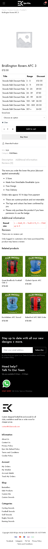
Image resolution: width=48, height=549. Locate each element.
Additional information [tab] (26, 159)
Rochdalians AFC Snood (11, 317)
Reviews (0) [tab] (7, 163)
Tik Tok (27, 541)
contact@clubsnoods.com (11, 426)
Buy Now (24, 137)
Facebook (10, 541)
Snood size (6, 113)
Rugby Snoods (7, 518)
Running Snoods (8, 521)
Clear (6, 122)
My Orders (6, 466)
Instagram (19, 541)
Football (23, 10)
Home (4, 10)
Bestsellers (6, 487)
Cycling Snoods (8, 508)
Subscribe (39, 350)
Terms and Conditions (10, 452)
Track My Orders (8, 476)
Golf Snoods (7, 514)
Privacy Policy (7, 445)
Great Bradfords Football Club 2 (12, 281)
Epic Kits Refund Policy (11, 449)
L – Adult (18, 223)
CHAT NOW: (6, 391)
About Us (5, 439)
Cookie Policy (7, 455)
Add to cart (31, 129)
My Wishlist (6, 469)
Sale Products (7, 490)
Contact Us (6, 442)
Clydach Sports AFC (33, 280)
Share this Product (11, 143)
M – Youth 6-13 (29, 223)
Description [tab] (7, 159)
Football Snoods (8, 511)
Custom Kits (6, 494)
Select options (12, 274)
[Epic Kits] (24, 3)
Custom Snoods (13, 10)
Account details (8, 473)
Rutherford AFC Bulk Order (35, 317)
